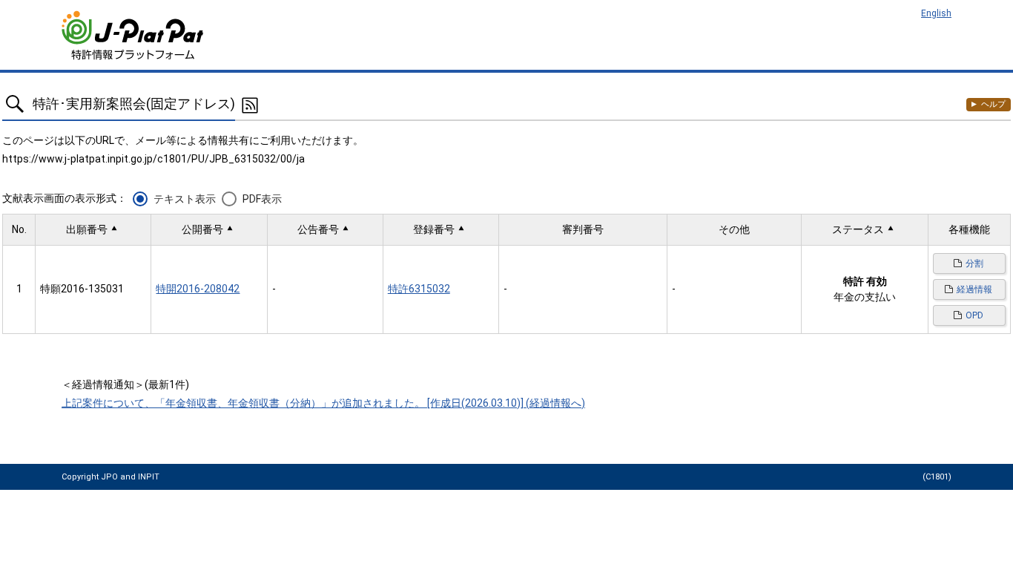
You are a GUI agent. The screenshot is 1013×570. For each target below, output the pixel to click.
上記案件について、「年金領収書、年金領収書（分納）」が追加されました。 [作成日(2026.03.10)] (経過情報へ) (323, 403)
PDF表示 (262, 199)
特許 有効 (865, 281)
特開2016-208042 (198, 289)
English (936, 13)
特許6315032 (419, 289)
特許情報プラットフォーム (134, 35)
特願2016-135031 (82, 289)
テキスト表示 (185, 199)
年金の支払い (865, 297)
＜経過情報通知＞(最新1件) (125, 384)
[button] (93, 230)
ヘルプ (993, 104)
